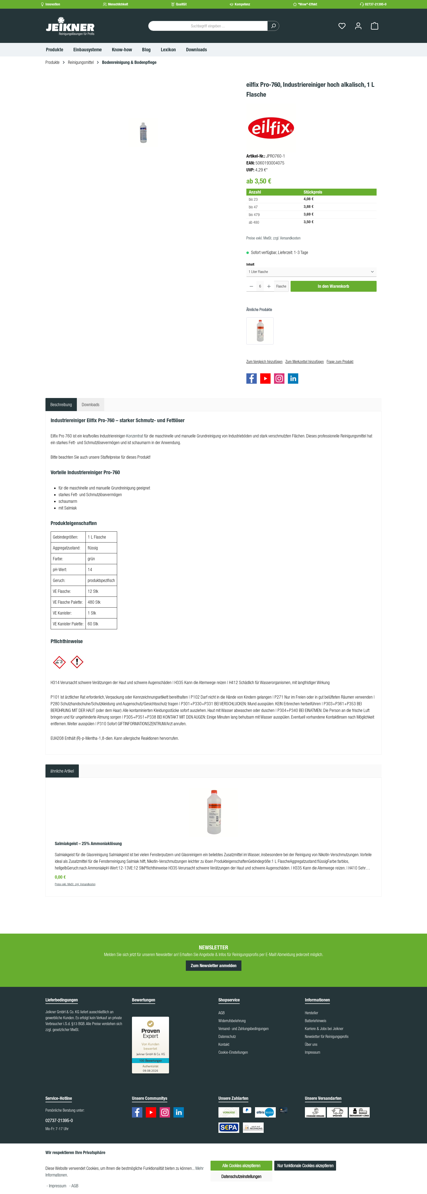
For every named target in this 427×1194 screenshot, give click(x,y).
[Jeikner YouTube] (266, 379)
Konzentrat (134, 435)
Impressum (312, 1052)
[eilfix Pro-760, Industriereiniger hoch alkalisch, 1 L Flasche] (143, 132)
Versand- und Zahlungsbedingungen (243, 1028)
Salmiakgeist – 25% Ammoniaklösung (88, 843)
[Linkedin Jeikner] (294, 379)
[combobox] (208, 26)
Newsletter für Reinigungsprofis (326, 1036)
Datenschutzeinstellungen (241, 1176)
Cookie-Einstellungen (233, 1052)
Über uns (311, 1044)
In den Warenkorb (333, 286)
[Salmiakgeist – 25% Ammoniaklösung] (260, 330)
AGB (221, 1013)
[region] (143, 133)
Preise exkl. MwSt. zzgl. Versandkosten (273, 238)
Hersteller (311, 1013)
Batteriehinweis (315, 1020)
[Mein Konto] (358, 26)
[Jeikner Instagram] (280, 379)
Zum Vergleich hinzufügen (264, 361)
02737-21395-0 (375, 4)
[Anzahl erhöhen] (269, 286)
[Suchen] (273, 26)
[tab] (61, 404)
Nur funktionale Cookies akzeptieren (306, 1165)
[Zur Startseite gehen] (70, 26)
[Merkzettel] (342, 26)
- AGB (73, 1185)
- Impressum (56, 1185)
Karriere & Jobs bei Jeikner (324, 1028)
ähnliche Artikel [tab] (62, 771)
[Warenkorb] (375, 26)
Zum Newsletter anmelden (213, 965)
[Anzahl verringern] (251, 286)
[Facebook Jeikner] (252, 379)
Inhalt (250, 264)
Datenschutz (227, 1036)
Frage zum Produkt (340, 361)
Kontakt (223, 1044)
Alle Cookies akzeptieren (241, 1165)
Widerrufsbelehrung (232, 1020)
